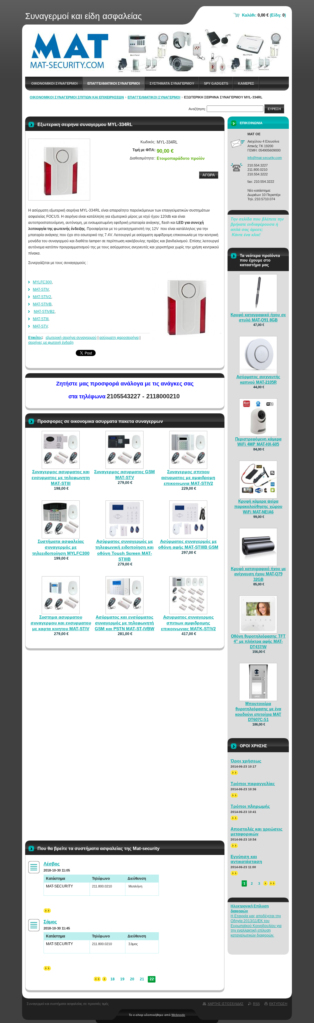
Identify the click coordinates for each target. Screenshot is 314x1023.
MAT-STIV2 (42, 297)
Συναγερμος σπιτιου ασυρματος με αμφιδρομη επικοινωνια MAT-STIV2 (188, 477)
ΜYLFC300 (42, 282)
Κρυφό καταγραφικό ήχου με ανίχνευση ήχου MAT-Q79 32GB (258, 573)
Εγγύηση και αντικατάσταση (246, 859)
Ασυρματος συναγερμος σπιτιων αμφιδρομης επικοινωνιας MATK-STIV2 (188, 623)
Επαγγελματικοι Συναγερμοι (113, 83)
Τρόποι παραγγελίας (253, 783)
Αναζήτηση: (197, 109)
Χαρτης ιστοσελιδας (225, 1004)
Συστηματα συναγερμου (172, 83)
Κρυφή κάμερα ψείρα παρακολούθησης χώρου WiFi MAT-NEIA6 (258, 506)
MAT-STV (40, 326)
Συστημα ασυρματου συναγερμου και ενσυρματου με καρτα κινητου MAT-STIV (61, 623)
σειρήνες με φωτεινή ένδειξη (51, 342)
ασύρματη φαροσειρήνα (119, 337)
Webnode (178, 1015)
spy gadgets (216, 83)
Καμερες (246, 83)
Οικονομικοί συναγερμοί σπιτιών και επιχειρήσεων (77, 97)
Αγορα (208, 175)
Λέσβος (52, 863)
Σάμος (50, 921)
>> (46, 910)
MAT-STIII (40, 319)
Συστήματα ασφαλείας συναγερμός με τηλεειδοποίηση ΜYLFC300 (61, 547)
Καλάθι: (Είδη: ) (264, 15)
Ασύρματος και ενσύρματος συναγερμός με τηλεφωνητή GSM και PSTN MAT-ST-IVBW (124, 623)
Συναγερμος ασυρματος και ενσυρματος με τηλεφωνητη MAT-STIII (61, 477)
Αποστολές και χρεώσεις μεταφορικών (256, 831)
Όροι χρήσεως (246, 760)
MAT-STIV (41, 289)
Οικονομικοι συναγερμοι (54, 83)
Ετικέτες (35, 337)
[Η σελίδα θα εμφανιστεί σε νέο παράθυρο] (59, 170)
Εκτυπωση (278, 1004)
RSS (256, 1004)
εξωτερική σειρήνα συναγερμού (71, 337)
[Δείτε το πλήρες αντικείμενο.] (61, 464)
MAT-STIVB (42, 304)
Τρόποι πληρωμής (250, 806)
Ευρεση (274, 109)
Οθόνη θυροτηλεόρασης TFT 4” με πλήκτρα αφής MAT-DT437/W (258, 641)
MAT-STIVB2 (44, 311)
